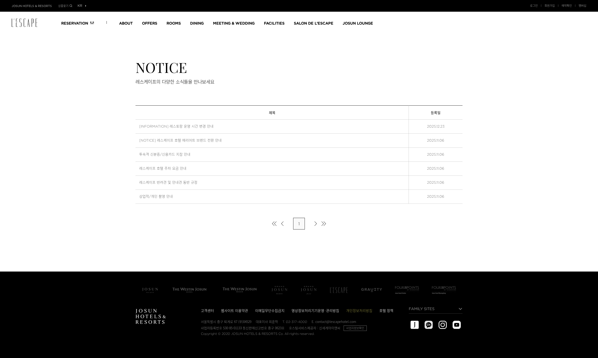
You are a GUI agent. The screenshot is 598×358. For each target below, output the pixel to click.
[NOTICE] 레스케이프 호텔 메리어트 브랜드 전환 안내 (180, 140)
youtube (456, 325)
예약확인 (567, 6)
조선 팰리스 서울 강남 (150, 290)
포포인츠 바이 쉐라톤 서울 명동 (444, 290)
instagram (442, 325)
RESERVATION (74, 23)
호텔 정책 (386, 310)
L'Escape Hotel (339, 290)
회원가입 (550, 6)
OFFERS (149, 23)
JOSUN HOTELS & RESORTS (32, 6)
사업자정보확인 (355, 328)
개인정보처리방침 (359, 310)
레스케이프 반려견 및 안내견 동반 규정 (168, 182)
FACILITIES (274, 23)
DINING (197, 23)
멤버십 (582, 6)
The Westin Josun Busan (239, 290)
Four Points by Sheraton (407, 290)
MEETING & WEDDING (234, 23)
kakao (428, 325)
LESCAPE (26, 23)
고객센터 (207, 310)
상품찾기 (63, 6)
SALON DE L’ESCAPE (313, 23)
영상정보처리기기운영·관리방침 (315, 310)
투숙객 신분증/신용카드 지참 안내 (164, 154)
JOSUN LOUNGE (358, 23)
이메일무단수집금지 (270, 310)
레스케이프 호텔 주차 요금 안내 (162, 168)
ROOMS (174, 23)
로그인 (534, 6)
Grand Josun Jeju (308, 290)
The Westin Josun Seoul (189, 290)
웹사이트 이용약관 (234, 310)
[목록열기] (79, 6)
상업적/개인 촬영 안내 (156, 196)
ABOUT (126, 23)
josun (414, 325)
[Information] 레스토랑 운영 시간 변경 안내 (176, 126)
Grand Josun (279, 290)
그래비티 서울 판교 (371, 290)
